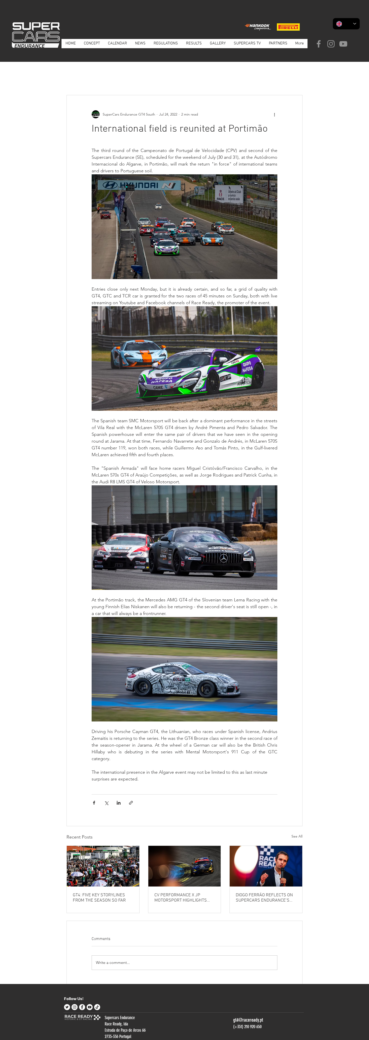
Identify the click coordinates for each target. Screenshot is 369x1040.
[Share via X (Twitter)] (106, 802)
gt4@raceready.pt (248, 1020)
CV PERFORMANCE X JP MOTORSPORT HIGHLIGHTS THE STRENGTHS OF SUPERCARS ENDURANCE (180, 898)
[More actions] (274, 114)
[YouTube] (343, 44)
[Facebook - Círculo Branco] (82, 1007)
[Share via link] (131, 802)
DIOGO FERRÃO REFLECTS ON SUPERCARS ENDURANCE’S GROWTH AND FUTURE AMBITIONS (264, 898)
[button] (296, 80)
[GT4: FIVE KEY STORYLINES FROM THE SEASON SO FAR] (103, 866)
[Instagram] (331, 44)
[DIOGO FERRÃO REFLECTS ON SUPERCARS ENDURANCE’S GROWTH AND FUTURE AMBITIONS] (266, 866)
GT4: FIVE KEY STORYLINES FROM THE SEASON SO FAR (99, 898)
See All (296, 836)
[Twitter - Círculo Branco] (67, 1007)
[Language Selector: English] (346, 23)
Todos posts (76, 79)
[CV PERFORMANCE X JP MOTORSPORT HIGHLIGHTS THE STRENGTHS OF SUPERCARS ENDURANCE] (184, 866)
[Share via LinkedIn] (118, 802)
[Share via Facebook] (94, 802)
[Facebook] (319, 44)
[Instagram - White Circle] (75, 1007)
